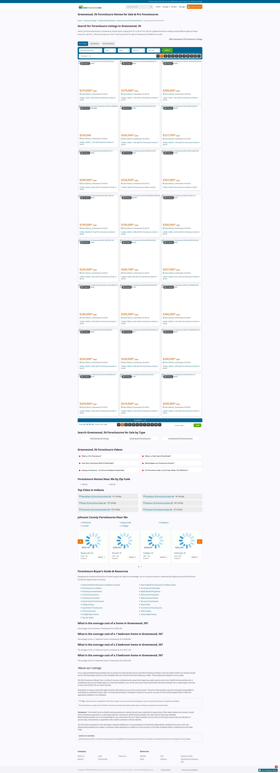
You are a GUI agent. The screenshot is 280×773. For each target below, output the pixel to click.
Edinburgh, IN (180, 553)
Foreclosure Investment (92, 591)
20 (84, 424)
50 (93, 424)
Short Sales (145, 604)
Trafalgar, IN (148, 553)
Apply (167, 50)
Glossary (163, 759)
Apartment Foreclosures (92, 608)
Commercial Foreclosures (151, 608)
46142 (84, 484)
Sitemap (143, 756)
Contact (174, 7)
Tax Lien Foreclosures (149, 601)
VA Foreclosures (89, 611)
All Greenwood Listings (99, 438)
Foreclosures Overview (150, 588)
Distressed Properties (150, 594)
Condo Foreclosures (90, 594)
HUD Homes (146, 611)
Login (183, 7)
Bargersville (126, 522)
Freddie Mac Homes (90, 614)
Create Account (195, 7)
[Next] (199, 56)
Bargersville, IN (87, 553)
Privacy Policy (166, 770)
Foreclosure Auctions (91, 598)
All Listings (83, 44)
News (142, 759)
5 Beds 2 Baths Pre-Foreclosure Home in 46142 (138, 187)
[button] (138, 567)
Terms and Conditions (190, 770)
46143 (112, 484)
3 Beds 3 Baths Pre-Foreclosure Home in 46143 (180, 187)
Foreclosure (94, 44)
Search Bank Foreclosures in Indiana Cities (158, 585)
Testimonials (102, 759)
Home (158, 7)
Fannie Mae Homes (149, 614)
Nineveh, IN (116, 553)
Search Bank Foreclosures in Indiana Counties (101, 585)
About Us (81, 756)
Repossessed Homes (149, 598)
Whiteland (86, 522)
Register (81, 759)
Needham (164, 522)
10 (195, 56)
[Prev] (158, 56)
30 (87, 424)
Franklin (85, 526)
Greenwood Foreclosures (140, 438)
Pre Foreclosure (108, 44)
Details (100, 557)
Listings (165, 7)
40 (90, 424)
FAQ (161, 756)
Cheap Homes (88, 604)
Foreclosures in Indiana (92, 588)
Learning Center (187, 756)
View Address (86, 94)
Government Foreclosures (93, 601)
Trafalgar (125, 526)
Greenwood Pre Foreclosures (180, 438)
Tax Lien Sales (88, 617)
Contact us (122, 756)
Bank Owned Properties (150, 591)
